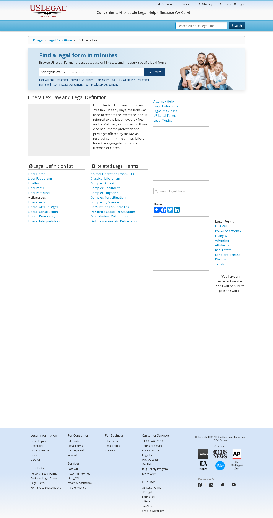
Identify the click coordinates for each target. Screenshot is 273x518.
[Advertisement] (59, 130)
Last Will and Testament (53, 79)
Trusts (220, 264)
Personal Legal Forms (44, 473)
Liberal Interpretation (44, 221)
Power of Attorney (81, 79)
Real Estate (223, 250)
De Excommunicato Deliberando (114, 221)
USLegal (38, 40)
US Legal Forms (164, 115)
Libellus (34, 183)
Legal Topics (162, 120)
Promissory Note (105, 79)
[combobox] (53, 72)
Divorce (220, 259)
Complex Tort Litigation (108, 197)
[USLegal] (48, 5)
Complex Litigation (104, 193)
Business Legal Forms (44, 478)
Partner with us (77, 487)
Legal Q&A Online (165, 111)
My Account (149, 473)
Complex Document (105, 188)
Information (75, 441)
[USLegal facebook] (200, 485)
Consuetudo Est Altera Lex (110, 207)
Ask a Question (40, 450)
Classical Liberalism (105, 178)
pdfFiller (147, 501)
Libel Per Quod (39, 193)
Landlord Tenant (227, 255)
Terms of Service (152, 445)
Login (240, 4)
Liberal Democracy (42, 216)
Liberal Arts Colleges (43, 207)
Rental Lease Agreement (68, 84)
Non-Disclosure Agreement (101, 84)
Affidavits (222, 245)
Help (225, 4)
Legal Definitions (60, 40)
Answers (110, 450)
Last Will (221, 226)
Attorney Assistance (80, 483)
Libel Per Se (36, 188)
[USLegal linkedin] (211, 485)
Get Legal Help (76, 450)
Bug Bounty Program (155, 469)
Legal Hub (148, 455)
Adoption (222, 240)
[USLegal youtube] (234, 485)
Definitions (37, 445)
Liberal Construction (43, 211)
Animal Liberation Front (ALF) (112, 174)
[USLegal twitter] (222, 485)
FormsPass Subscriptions (46, 487)
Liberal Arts (36, 202)
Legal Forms (38, 483)
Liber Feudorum (40, 178)
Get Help (147, 464)
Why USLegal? (150, 459)
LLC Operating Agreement (133, 79)
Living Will (45, 84)
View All (35, 459)
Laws (34, 455)
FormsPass (149, 497)
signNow (147, 506)
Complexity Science (105, 202)
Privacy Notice (150, 450)
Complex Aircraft (103, 183)
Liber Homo (36, 174)
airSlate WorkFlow (153, 510)
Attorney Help (163, 101)
